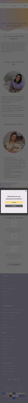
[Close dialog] (26, 191)
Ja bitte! (14, 202)
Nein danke (14, 205)
